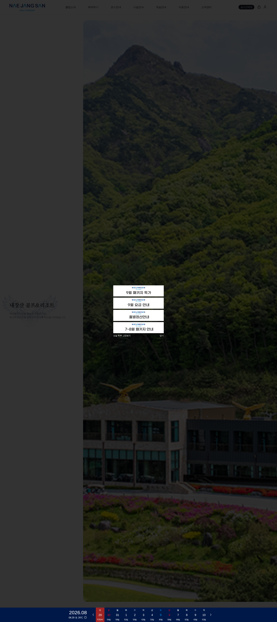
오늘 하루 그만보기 (122, 336)
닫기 (162, 336)
